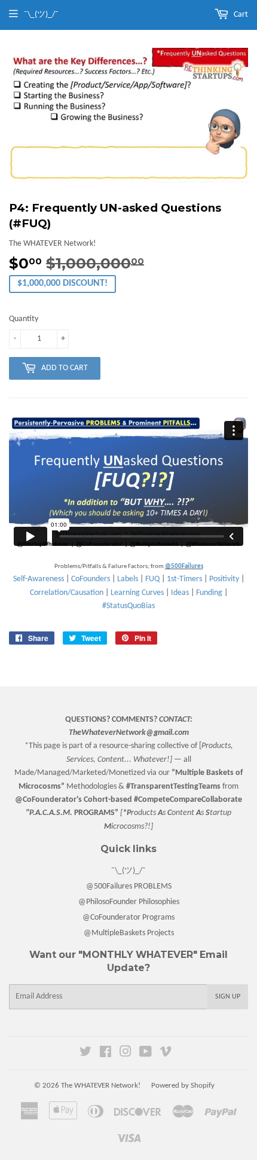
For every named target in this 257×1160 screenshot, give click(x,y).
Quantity (23, 319)
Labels (127, 579)
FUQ (152, 579)
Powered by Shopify (183, 1085)
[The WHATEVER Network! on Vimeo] (166, 1053)
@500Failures (184, 566)
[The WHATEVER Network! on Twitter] (85, 1053)
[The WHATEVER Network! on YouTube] (145, 1053)
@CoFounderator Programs (128, 917)
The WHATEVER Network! (100, 1085)
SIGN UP (227, 996)
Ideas (180, 592)
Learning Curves (137, 592)
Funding (209, 592)
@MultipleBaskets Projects (129, 933)
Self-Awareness (38, 579)
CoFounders (90, 579)
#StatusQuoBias (128, 606)
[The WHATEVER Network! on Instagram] (125, 1053)
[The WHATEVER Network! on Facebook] (105, 1053)
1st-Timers (184, 579)
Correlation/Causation (66, 592)
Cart (240, 14)
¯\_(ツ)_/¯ (128, 870)
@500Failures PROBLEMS (129, 886)
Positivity (224, 579)
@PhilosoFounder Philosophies (128, 902)
